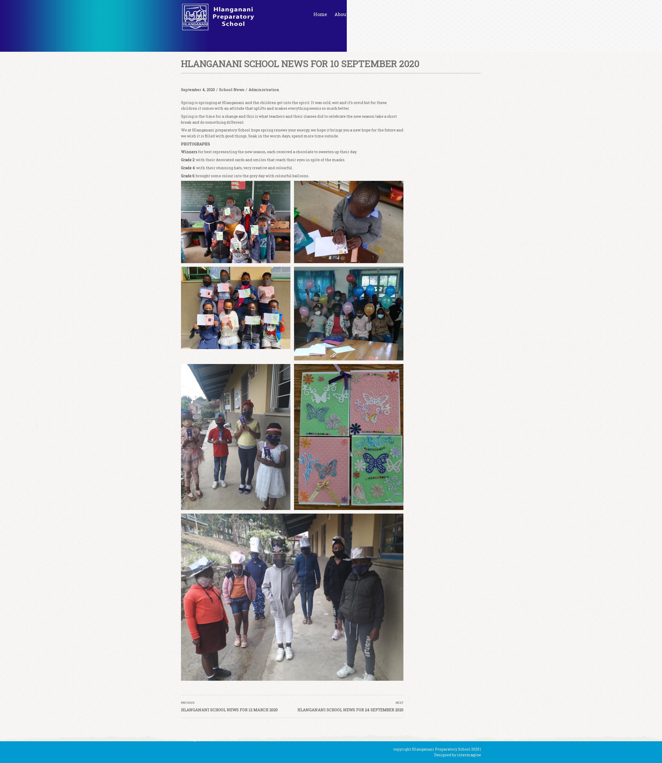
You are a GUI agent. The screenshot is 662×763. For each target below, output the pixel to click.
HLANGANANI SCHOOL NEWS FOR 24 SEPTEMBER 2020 (350, 709)
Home (320, 14)
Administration (264, 89)
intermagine (469, 754)
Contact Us (465, 14)
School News (377, 14)
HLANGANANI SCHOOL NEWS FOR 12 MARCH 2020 (229, 709)
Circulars (410, 14)
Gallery (436, 14)
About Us (344, 14)
